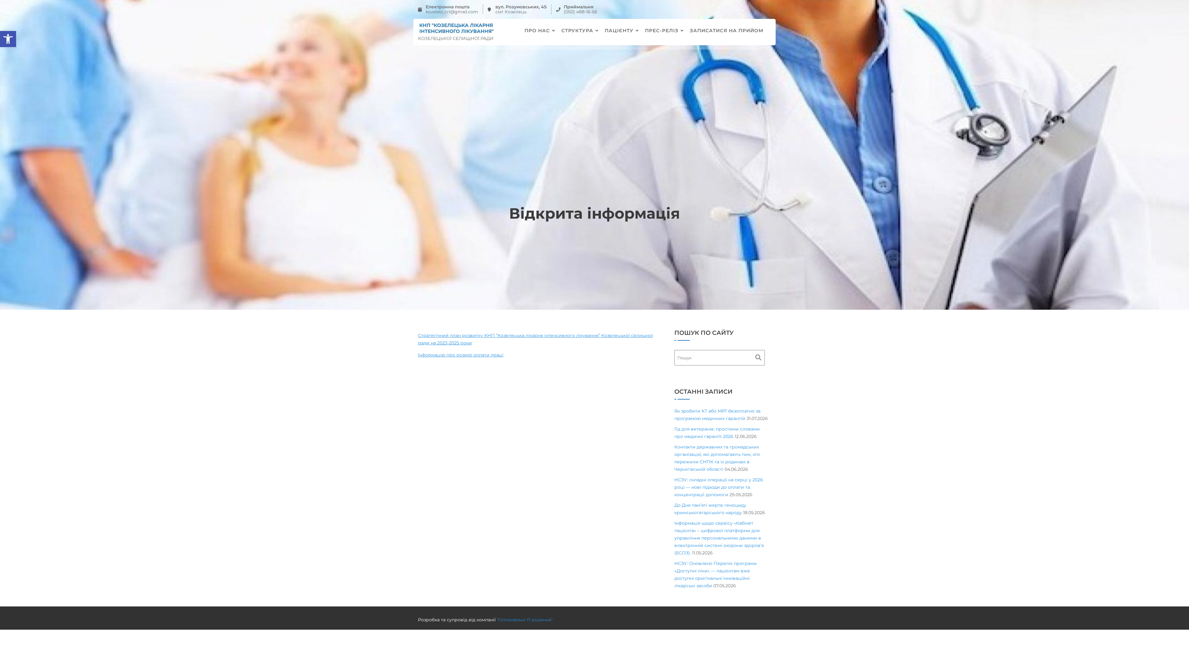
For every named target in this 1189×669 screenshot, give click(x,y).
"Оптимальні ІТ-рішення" (525, 620)
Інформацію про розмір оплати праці (460, 355)
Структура (577, 30)
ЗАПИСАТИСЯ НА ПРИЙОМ (726, 30)
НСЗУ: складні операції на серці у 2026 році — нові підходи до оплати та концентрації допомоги (718, 487)
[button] (8, 39)
